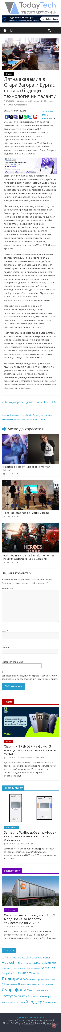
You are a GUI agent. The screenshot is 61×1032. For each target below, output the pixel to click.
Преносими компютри (31, 984)
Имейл (6, 647)
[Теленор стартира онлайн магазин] (30, 481)
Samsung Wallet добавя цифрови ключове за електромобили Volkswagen (30, 836)
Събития (22, 996)
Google (38, 957)
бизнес (47, 1002)
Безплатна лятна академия (47, 115)
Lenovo (28, 962)
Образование (22, 105)
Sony (4, 973)
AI (10, 957)
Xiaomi (27, 973)
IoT (16, 963)
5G (3, 958)
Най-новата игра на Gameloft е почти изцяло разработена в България (28, 557)
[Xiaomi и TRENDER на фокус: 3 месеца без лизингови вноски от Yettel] (30, 708)
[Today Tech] (30, 3)
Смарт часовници (39, 990)
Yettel (36, 973)
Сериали (49, 984)
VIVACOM (15, 973)
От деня (8, 74)
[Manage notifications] (54, 1025)
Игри (38, 979)
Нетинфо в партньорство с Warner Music (26, 468)
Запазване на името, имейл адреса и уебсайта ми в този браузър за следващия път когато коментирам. (30, 677)
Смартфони (14, 990)
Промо (8, 741)
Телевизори (44, 996)
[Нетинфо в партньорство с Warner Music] (30, 435)
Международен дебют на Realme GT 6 (29, 402)
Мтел (53, 980)
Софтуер (9, 995)
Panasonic (24, 968)
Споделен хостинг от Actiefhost (30, 1017)
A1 (6, 957)
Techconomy (10, 910)
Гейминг (29, 979)
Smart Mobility (11, 827)
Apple (26, 957)
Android (16, 957)
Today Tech (24, 843)
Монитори (45, 980)
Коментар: (8, 588)
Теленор (7, 1002)
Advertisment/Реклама (29, 101)
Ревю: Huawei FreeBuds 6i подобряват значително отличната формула (27, 417)
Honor (46, 957)
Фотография (18, 1002)
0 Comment (48, 101)
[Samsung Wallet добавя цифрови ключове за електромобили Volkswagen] (30, 794)
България (11, 105)
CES (32, 957)
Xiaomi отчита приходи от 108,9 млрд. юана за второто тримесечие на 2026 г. (29, 919)
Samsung (48, 968)
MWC (4, 968)
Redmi (37, 969)
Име (5, 630)
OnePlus (16, 969)
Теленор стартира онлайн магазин (26, 513)
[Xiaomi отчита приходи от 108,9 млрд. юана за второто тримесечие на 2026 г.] (30, 877)
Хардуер (34, 1001)
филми (55, 1002)
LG (34, 962)
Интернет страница (12, 661)
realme (31, 968)
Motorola (50, 962)
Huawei (8, 962)
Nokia (9, 968)
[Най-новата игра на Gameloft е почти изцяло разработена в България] (30, 524)
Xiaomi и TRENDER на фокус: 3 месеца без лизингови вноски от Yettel (30, 750)
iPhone (21, 963)
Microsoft (40, 963)
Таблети (34, 996)
